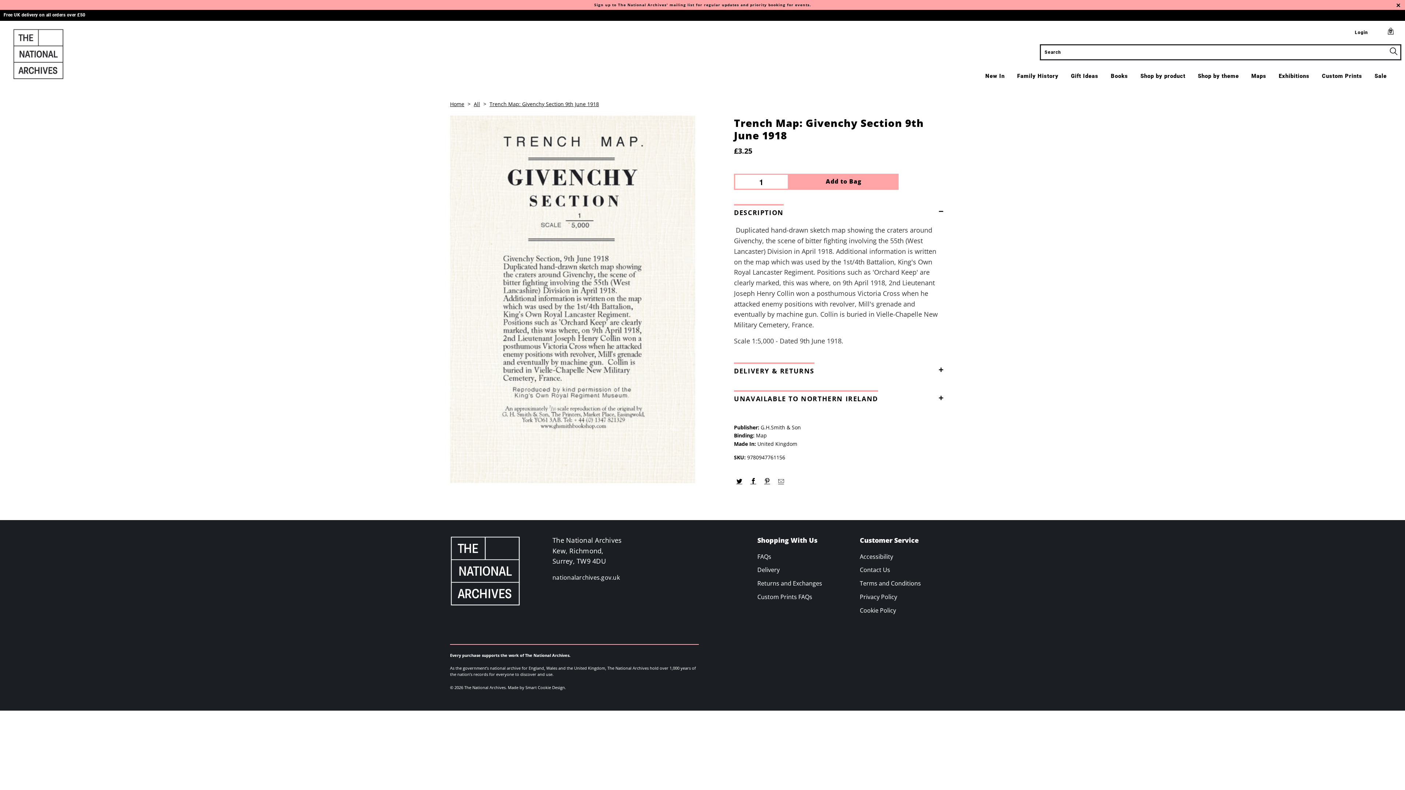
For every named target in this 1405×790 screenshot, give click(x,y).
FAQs (764, 557)
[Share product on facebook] (753, 481)
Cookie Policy (878, 610)
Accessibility (876, 557)
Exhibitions (1294, 76)
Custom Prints (1342, 76)
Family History (1038, 76)
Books (1119, 76)
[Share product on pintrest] (767, 481)
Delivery (768, 570)
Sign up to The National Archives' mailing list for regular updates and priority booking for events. (702, 4)
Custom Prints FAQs (784, 597)
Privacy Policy (878, 597)
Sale (1381, 76)
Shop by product (1162, 76)
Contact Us (875, 570)
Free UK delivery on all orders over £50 (45, 15)
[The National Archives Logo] (116, 54)
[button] (841, 211)
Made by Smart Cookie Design (536, 687)
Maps (1258, 76)
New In (995, 76)
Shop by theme (1218, 76)
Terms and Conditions (890, 583)
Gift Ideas (1084, 76)
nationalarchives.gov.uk (586, 577)
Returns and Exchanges (789, 583)
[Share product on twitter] (739, 481)
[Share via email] (781, 481)
